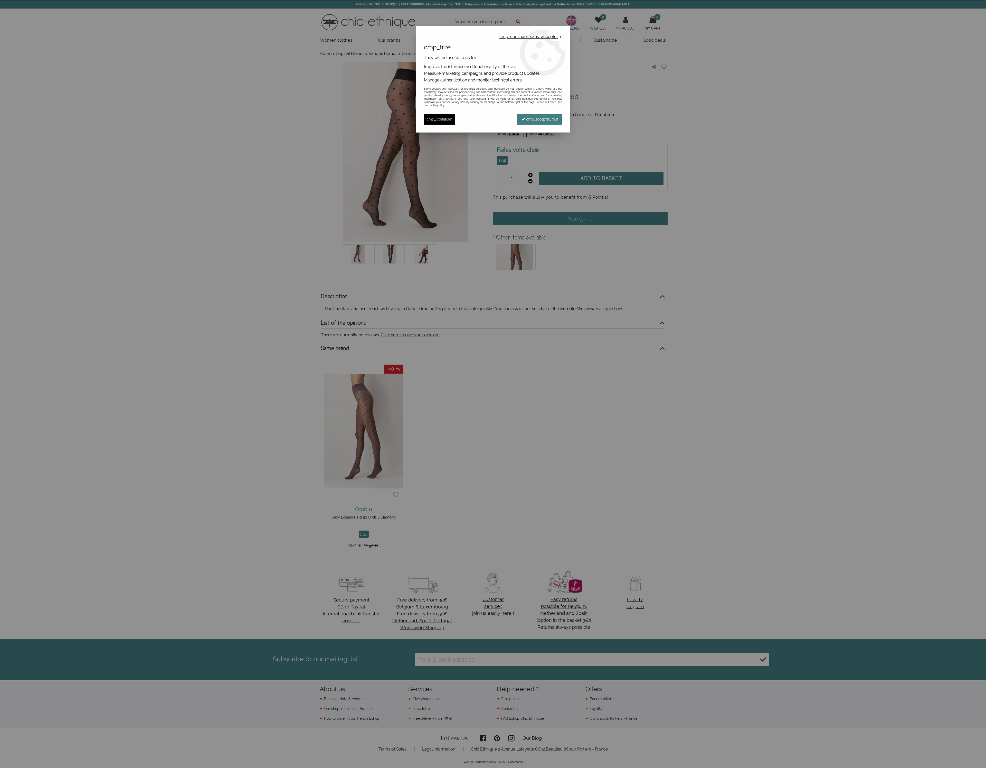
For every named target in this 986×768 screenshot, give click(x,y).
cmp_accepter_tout (541, 119)
